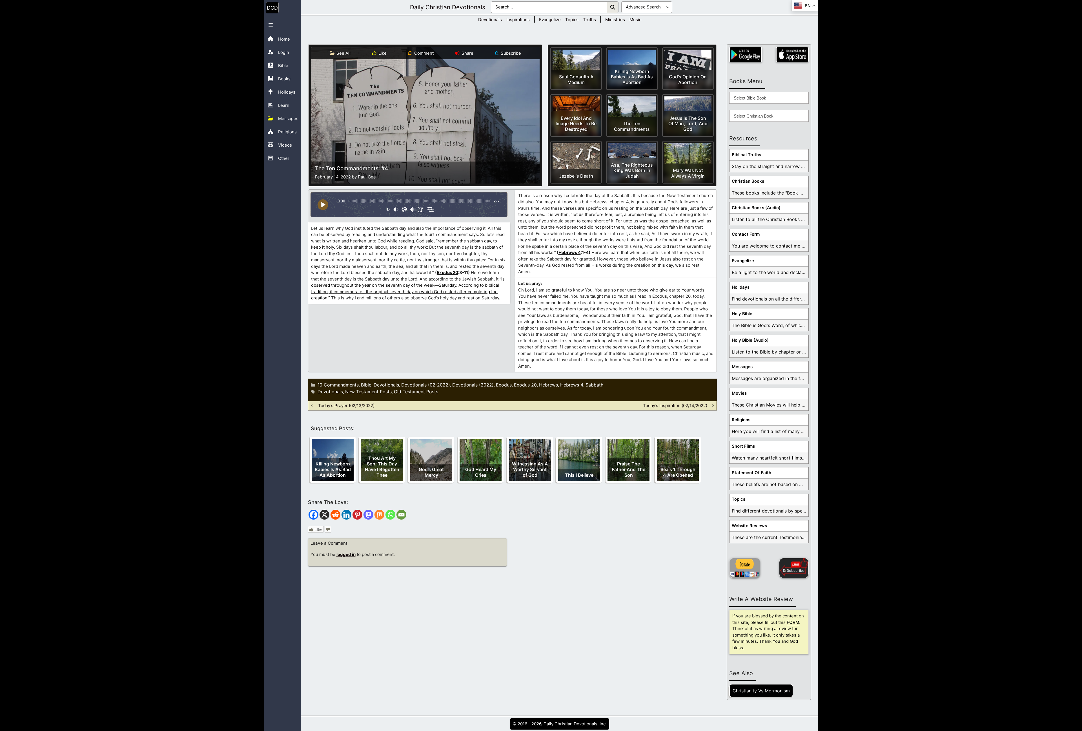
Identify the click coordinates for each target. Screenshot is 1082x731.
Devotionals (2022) (473, 385)
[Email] (401, 515)
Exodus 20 (447, 272)
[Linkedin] (346, 515)
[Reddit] (335, 515)
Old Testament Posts (416, 391)
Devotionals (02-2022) (425, 385)
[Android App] (745, 54)
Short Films (743, 446)
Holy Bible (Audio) (750, 340)
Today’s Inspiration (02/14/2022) (675, 405)
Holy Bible (742, 313)
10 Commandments (338, 385)
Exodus (504, 385)
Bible (366, 385)
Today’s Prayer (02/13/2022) (346, 405)
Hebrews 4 (569, 252)
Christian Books (748, 181)
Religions (741, 419)
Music (635, 19)
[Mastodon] (368, 515)
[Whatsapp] (390, 515)
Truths (589, 19)
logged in (346, 554)
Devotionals (490, 19)
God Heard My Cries (480, 472)
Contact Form (746, 234)
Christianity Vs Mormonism (761, 691)
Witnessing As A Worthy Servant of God (530, 469)
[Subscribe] (794, 568)
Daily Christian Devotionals (447, 7)
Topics (571, 19)
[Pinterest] (357, 515)
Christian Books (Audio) (756, 207)
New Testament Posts (368, 391)
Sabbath (594, 385)
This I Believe (579, 475)
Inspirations (518, 19)
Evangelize (550, 19)
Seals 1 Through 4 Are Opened (677, 472)
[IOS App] (792, 54)
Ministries (615, 19)
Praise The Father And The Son (628, 469)
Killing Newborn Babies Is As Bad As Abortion (333, 469)
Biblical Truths (746, 154)
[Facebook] (313, 515)
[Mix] (379, 515)
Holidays (741, 287)
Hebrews (548, 385)
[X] (324, 515)
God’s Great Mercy (431, 472)
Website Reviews (749, 525)
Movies (739, 393)
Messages (742, 366)
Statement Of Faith (751, 472)
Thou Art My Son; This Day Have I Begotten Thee (382, 466)
